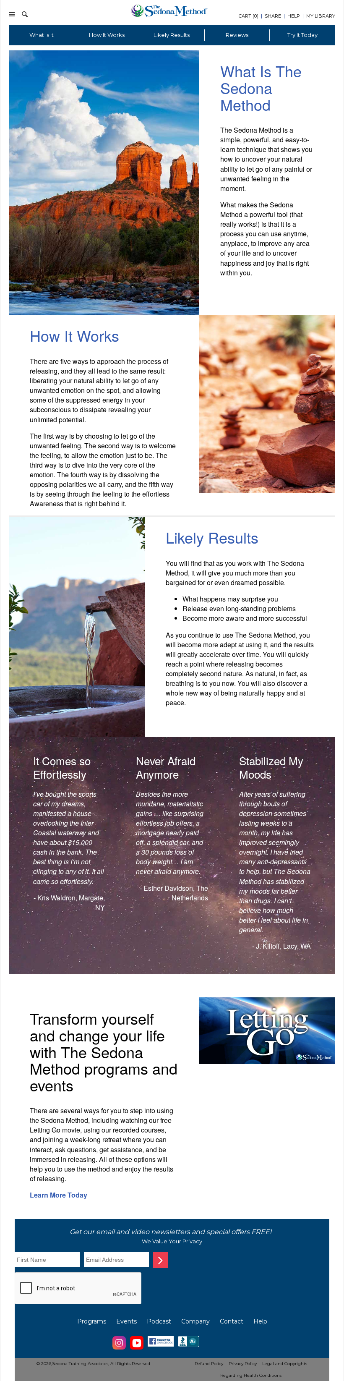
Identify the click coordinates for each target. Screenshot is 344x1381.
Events (126, 1321)
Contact (231, 1321)
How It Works (107, 34)
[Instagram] (119, 1348)
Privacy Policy (243, 1363)
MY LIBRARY (320, 16)
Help (260, 1321)
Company (195, 1321)
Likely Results (172, 34)
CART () (248, 16)
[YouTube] (136, 1348)
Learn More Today (58, 1195)
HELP (293, 16)
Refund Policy (209, 1363)
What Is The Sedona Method (261, 87)
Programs (91, 1321)
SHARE (273, 16)
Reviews (237, 34)
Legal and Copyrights (284, 1363)
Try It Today (302, 34)
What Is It (41, 34)
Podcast (159, 1321)
